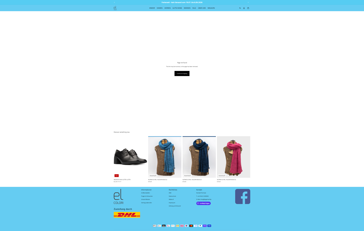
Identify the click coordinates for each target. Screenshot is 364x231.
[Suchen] (240, 8)
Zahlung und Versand (175, 206)
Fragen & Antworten (147, 196)
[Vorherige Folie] (114, 2)
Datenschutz (172, 196)
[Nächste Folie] (248, 2)
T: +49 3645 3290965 (202, 196)
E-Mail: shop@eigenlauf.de (203, 199)
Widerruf (171, 199)
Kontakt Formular (201, 193)
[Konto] (244, 8)
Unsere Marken (145, 199)
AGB (170, 193)
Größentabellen (145, 193)
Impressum (172, 203)
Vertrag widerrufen (146, 203)
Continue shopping (182, 73)
